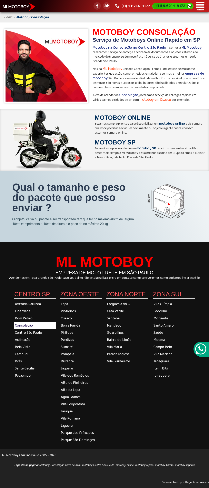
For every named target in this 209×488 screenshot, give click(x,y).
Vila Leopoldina (73, 404)
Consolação (24, 325)
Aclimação (22, 339)
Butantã (67, 361)
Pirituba (67, 332)
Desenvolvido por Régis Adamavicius (185, 482)
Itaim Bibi (160, 368)
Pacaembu (23, 375)
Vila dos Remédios (75, 375)
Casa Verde (115, 311)
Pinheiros (68, 311)
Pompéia (67, 354)
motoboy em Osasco (155, 99)
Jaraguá (67, 411)
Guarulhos (115, 332)
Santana (113, 318)
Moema (159, 339)
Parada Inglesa (118, 354)
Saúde (158, 332)
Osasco (66, 318)
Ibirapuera (161, 375)
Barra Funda (70, 325)
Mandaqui (114, 325)
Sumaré (67, 346)
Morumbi (160, 318)
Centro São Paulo (28, 332)
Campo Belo (162, 346)
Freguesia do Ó (118, 304)
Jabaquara (161, 361)
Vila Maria (114, 346)
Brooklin (160, 311)
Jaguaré (67, 368)
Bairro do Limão (119, 339)
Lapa (64, 304)
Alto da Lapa (70, 389)
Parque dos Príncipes (77, 432)
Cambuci (21, 354)
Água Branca (70, 397)
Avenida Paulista (28, 304)
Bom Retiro (23, 318)
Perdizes (67, 339)
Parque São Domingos (78, 439)
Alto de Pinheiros (74, 382)
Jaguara (67, 425)
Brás (18, 361)
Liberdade (22, 311)
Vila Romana (70, 418)
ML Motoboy (112, 68)
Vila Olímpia (162, 304)
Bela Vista (22, 346)
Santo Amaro (163, 325)
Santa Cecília (24, 368)
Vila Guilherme (118, 361)
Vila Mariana (162, 354)
